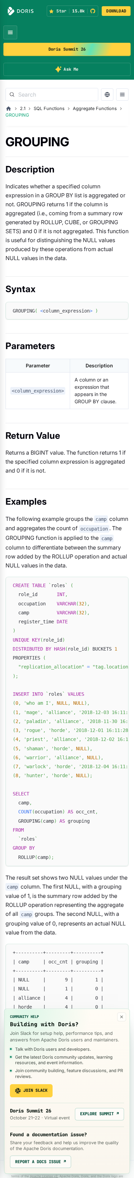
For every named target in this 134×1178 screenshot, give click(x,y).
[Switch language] (107, 94)
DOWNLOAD (116, 11)
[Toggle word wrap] (107, 585)
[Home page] (8, 109)
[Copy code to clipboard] (120, 310)
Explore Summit (99, 1114)
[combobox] (52, 94)
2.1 (22, 108)
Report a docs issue (40, 1162)
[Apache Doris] (20, 11)
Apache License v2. (44, 1176)
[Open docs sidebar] (122, 94)
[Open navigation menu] (10, 32)
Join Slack (35, 1090)
